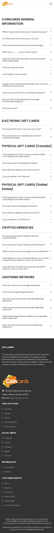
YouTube (7, 455)
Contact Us (8, 492)
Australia (7, 409)
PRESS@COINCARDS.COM (35, 529)
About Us (8, 488)
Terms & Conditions (12, 505)
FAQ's (6, 483)
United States (9, 426)
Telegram (8, 447)
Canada (7, 413)
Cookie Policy (9, 501)
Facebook (8, 438)
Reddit (7, 451)
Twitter (7, 442)
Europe (7, 418)
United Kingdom (10, 422)
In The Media (9, 467)
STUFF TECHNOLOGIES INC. (24, 519)
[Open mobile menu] (50, 3)
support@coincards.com (19, 398)
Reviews (7, 472)
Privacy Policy (9, 496)
